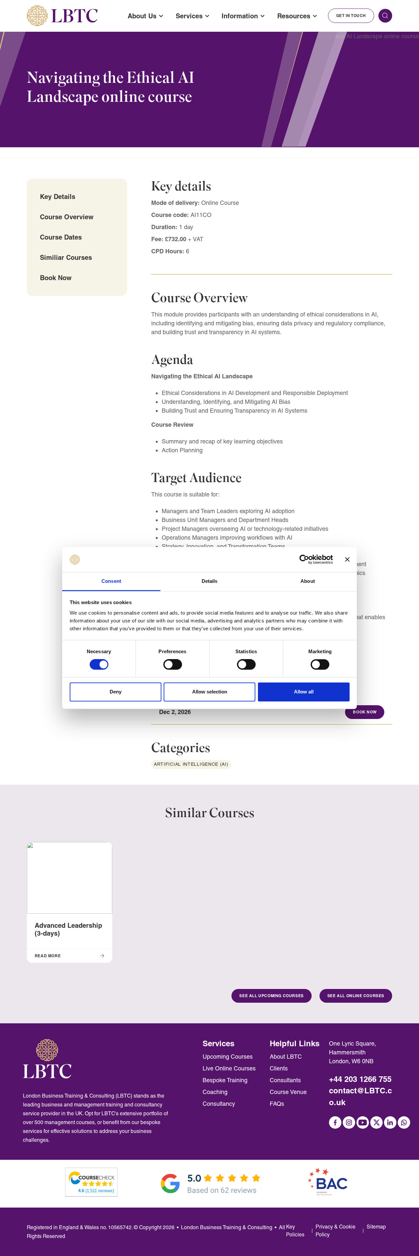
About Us (142, 16)
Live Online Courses (229, 1068)
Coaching (215, 1091)
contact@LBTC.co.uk (360, 1096)
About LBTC (286, 1056)
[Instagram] (349, 1122)
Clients (279, 1068)
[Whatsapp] (404, 1122)
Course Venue (288, 1091)
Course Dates (61, 237)
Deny (115, 691)
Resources (293, 16)
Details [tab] (210, 581)
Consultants (285, 1080)
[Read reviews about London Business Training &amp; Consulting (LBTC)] (92, 1178)
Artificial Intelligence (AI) (191, 764)
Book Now (56, 278)
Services (189, 16)
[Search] (385, 16)
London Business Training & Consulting (226, 1227)
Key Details (57, 196)
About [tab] (308, 581)
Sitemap (376, 1227)
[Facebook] (335, 1122)
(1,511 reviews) (96, 1190)
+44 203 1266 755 (360, 1079)
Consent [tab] (111, 581)
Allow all (304, 691)
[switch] (172, 664)
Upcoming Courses (228, 1056)
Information (240, 16)
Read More (48, 955)
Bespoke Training (225, 1080)
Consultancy (219, 1103)
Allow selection (209, 691)
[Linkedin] (390, 1122)
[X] (376, 1122)
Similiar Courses (66, 257)
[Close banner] (347, 559)
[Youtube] (362, 1122)
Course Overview (67, 217)
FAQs (277, 1103)
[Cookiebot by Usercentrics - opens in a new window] (304, 560)
